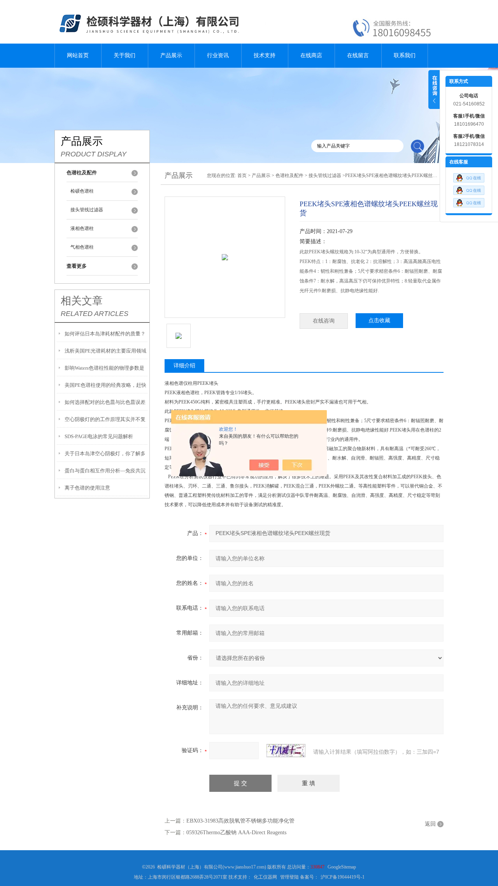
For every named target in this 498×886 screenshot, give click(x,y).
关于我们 (124, 55)
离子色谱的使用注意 (87, 488)
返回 (430, 824)
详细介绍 (184, 365)
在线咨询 (324, 321)
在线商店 (311, 55)
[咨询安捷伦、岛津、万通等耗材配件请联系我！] (468, 188)
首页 (242, 175)
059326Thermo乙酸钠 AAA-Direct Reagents (236, 832)
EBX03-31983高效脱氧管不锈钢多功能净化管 (240, 821)
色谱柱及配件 (289, 175)
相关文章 (82, 301)
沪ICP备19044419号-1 (343, 877)
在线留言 (358, 55)
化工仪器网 (265, 877)
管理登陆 (289, 877)
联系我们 (405, 55)
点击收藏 (379, 320)
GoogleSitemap (342, 867)
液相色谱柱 (82, 228)
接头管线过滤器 (86, 209)
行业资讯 (218, 55)
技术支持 (264, 55)
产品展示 (171, 55)
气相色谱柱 (82, 247)
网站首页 (78, 55)
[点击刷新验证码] (286, 750)
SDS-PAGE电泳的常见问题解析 (99, 436)
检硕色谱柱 (82, 191)
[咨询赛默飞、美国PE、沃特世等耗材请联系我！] (468, 176)
